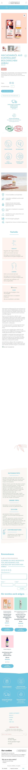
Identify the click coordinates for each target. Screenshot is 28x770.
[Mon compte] (2, 3)
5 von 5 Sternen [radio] (10, 570)
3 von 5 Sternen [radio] (6, 570)
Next (24, 27)
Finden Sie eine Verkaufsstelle (10, 95)
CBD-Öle (11, 722)
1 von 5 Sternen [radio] (2, 570)
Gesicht (11, 715)
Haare (10, 719)
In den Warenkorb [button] (7, 629)
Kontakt (10, 743)
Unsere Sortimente (14, 713)
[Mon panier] (26, 3)
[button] (24, 15)
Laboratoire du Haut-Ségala (12, 739)
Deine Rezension (5, 572)
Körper (11, 717)
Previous (3, 28)
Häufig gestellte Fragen (14, 741)
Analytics (4, 762)
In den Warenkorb (7, 91)
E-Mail (17, 582)
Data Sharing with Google (8, 761)
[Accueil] (14, 3)
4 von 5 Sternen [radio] (8, 570)
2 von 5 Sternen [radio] (4, 570)
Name (3, 582)
